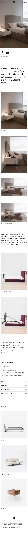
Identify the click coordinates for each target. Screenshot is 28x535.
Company (24, 2)
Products (3, 2)
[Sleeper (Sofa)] (14, 458)
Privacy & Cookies (9, 527)
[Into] (14, 493)
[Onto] (14, 424)
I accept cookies (6, 531)
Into (2, 508)
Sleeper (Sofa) (5, 474)
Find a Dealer (4, 56)
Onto (2, 440)
